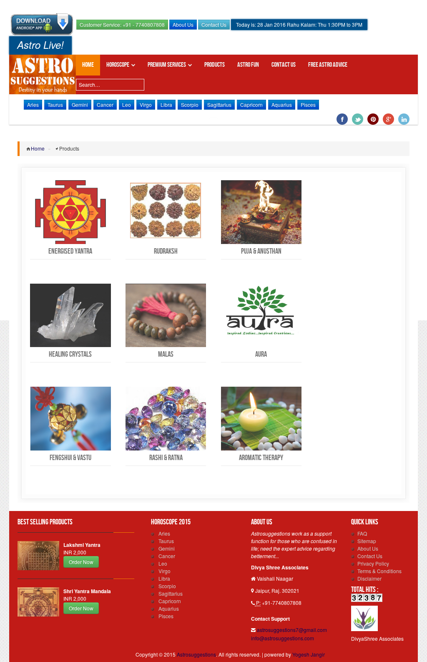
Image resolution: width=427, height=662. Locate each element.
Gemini (80, 104)
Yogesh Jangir (308, 654)
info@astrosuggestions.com (282, 638)
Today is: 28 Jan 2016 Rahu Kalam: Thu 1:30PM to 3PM (299, 24)
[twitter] (357, 119)
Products (214, 65)
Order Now (81, 561)
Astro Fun (248, 65)
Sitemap (366, 540)
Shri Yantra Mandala (87, 591)
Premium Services (167, 65)
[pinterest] (373, 119)
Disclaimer (369, 578)
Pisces (308, 104)
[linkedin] (403, 119)
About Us (183, 24)
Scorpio (189, 104)
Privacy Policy (373, 563)
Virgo (146, 104)
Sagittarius (219, 104)
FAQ (362, 533)
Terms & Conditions (379, 570)
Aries (33, 104)
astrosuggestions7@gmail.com (292, 629)
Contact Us (213, 24)
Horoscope (117, 65)
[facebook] (342, 119)
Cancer (105, 104)
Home (88, 65)
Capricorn (251, 104)
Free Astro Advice (327, 65)
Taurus (55, 104)
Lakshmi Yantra (81, 545)
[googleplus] (388, 119)
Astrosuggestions (42, 74)
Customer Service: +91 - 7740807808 (122, 24)
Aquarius (281, 104)
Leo (126, 104)
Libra (166, 104)
